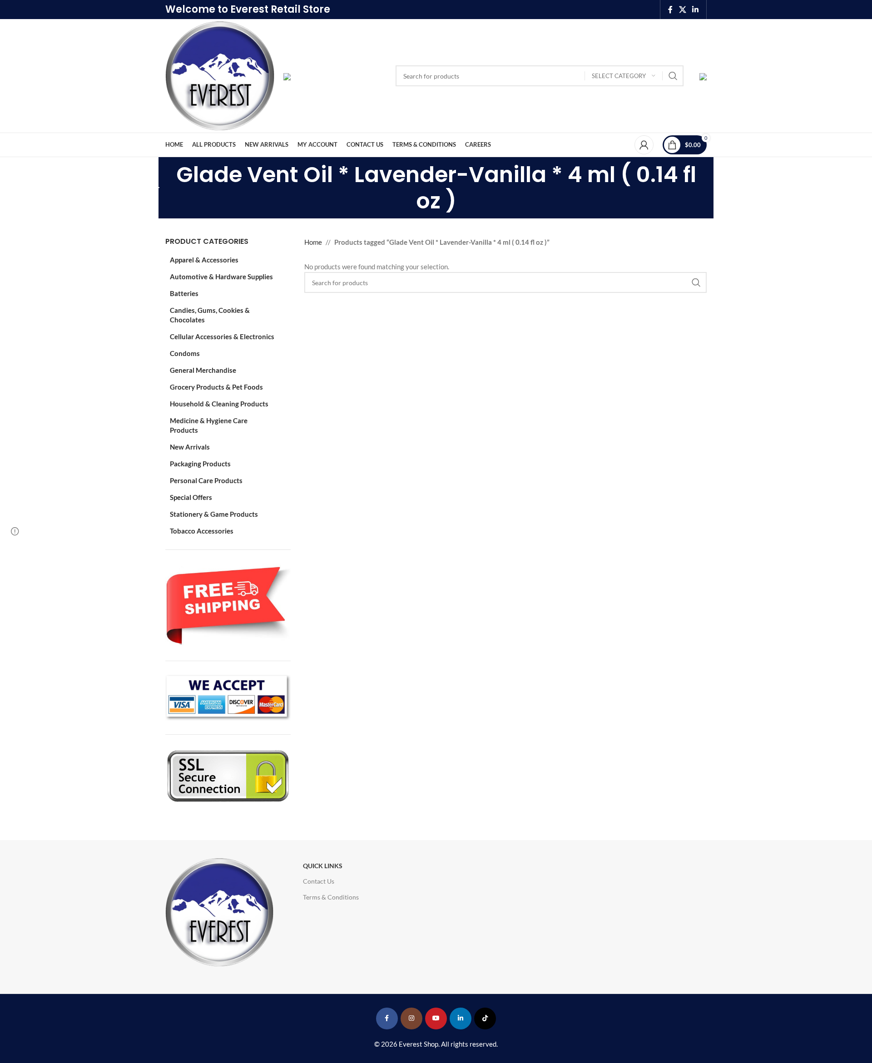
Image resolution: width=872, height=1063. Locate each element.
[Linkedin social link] (695, 9)
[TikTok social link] (485, 1018)
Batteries (184, 293)
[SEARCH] (673, 75)
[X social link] (682, 9)
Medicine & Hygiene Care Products (209, 425)
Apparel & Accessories (204, 260)
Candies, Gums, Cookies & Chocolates (210, 315)
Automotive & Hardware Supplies (221, 276)
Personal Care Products (206, 480)
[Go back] (154, 188)
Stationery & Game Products (214, 514)
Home (313, 242)
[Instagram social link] (411, 1018)
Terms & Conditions (331, 897)
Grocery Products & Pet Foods (216, 387)
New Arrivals (190, 447)
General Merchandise (203, 370)
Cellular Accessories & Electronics (222, 336)
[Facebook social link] (670, 9)
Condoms (185, 353)
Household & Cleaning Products (219, 404)
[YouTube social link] (436, 1018)
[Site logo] (219, 75)
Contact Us (318, 881)
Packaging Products (200, 464)
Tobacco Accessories (201, 531)
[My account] (644, 145)
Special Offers (191, 497)
